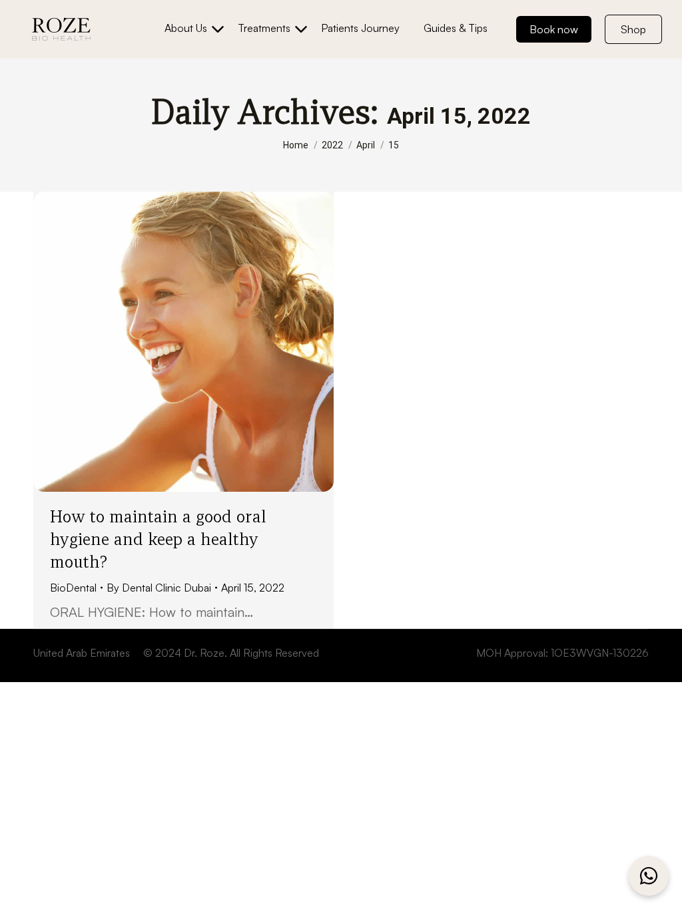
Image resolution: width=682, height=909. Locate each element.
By (159, 587)
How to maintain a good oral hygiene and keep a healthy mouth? (158, 539)
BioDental (73, 587)
